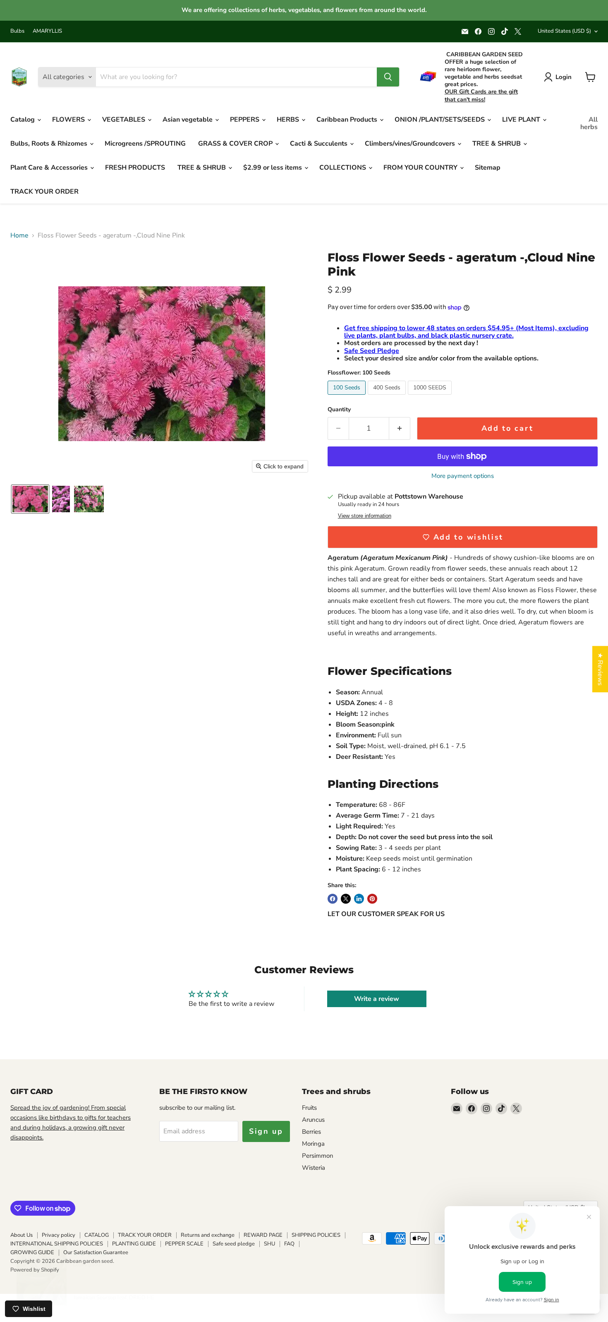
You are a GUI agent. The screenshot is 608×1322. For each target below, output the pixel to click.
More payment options (462, 476)
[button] (30, 499)
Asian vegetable (188, 119)
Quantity (339, 409)
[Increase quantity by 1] (399, 428)
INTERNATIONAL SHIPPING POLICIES (56, 1244)
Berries (311, 1132)
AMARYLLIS (47, 31)
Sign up (266, 1131)
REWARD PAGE (263, 1235)
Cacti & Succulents (319, 143)
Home (19, 235)
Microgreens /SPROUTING (145, 143)
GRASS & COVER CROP (236, 143)
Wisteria (313, 1168)
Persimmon (317, 1156)
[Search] (388, 76)
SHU (269, 1244)
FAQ (289, 1244)
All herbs (589, 123)
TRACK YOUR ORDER (44, 191)
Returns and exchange (208, 1235)
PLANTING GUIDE (134, 1244)
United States (564, 31)
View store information (364, 516)
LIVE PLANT (522, 119)
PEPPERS (245, 119)
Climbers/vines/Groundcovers (411, 143)
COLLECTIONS (343, 167)
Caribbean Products (347, 119)
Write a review (376, 998)
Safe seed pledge (234, 1244)
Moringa (313, 1144)
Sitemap (487, 167)
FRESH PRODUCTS (135, 167)
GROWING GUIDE (32, 1252)
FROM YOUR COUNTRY (421, 167)
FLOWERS (69, 119)
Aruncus (313, 1120)
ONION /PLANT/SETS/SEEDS (440, 119)
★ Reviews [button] (600, 669)
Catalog (23, 119)
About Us (21, 1235)
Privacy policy (58, 1235)
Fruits (309, 1108)
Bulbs (17, 31)
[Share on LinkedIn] (359, 899)
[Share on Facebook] (333, 899)
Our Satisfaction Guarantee (95, 1252)
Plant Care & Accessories (49, 167)
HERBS (289, 119)
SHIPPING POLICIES (316, 1235)
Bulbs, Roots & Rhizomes (49, 143)
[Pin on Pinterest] (372, 899)
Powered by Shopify (34, 1270)
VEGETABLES (124, 119)
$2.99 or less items (273, 167)
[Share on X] (346, 899)
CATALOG (96, 1235)
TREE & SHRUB (497, 143)
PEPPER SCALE (184, 1244)
